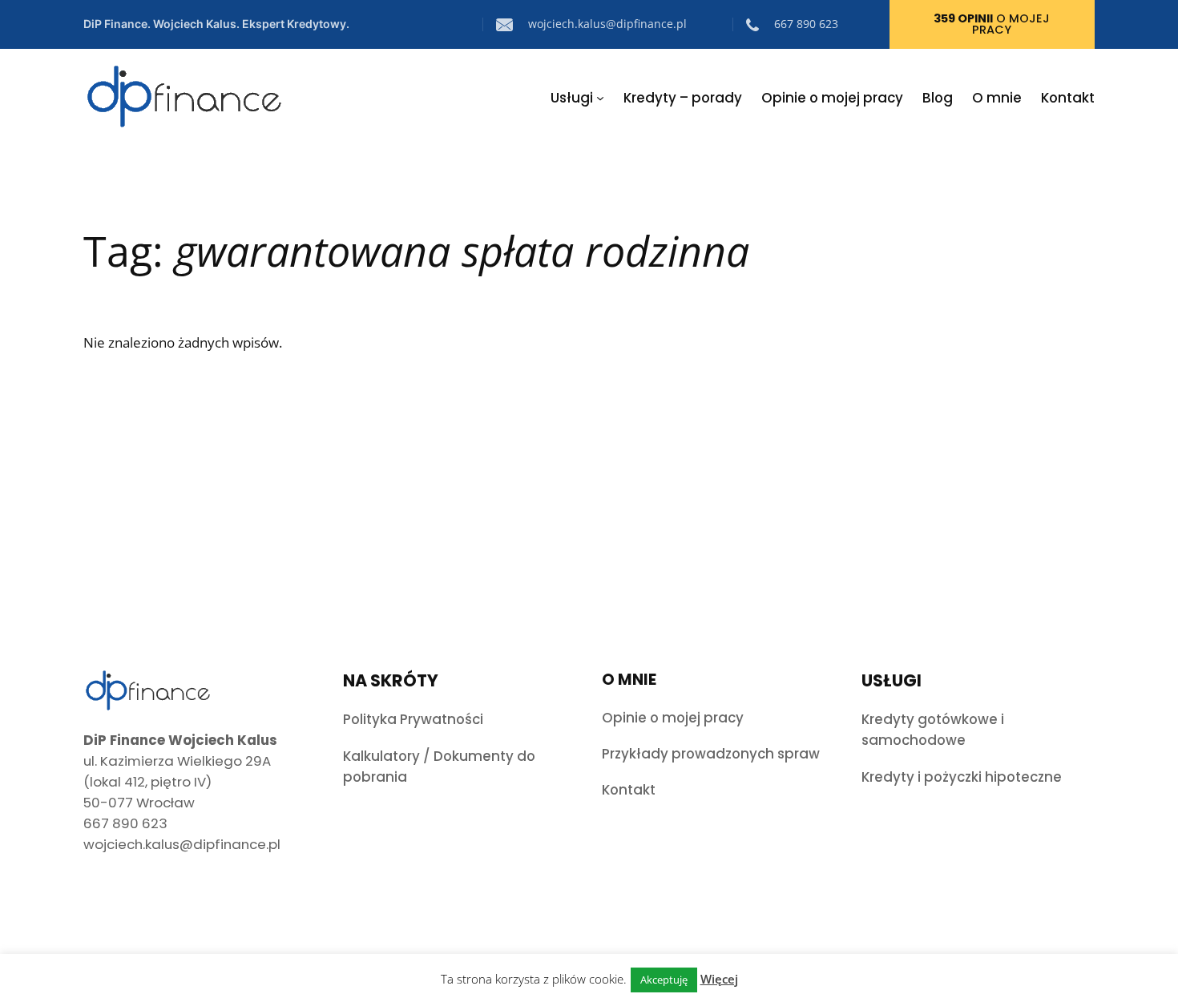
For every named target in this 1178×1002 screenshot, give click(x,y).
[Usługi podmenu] (600, 98)
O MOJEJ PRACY (992, 24)
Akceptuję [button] (664, 979)
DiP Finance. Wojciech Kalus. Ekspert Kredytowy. (216, 23)
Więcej (719, 979)
